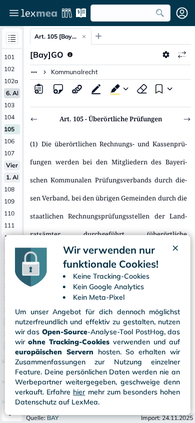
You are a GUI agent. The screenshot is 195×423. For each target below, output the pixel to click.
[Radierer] (142, 89)
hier (79, 391)
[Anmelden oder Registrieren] (182, 13)
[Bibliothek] (67, 13)
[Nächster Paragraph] (187, 119)
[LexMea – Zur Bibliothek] (39, 13)
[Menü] (14, 13)
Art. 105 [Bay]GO (55, 36)
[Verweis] (77, 89)
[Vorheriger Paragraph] (34, 119)
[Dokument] (39, 89)
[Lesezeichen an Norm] (158, 89)
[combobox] (130, 13)
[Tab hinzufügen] (99, 36)
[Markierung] (113, 89)
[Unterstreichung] (96, 89)
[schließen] (175, 257)
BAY (52, 417)
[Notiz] (58, 89)
